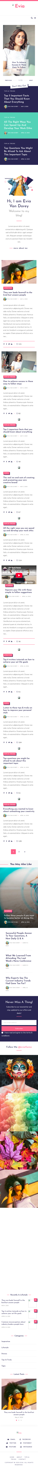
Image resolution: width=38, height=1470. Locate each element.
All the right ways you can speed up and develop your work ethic (18, 125)
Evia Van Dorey (13, 106)
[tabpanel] (19, 1399)
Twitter (12, 1443)
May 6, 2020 (24, 299)
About (19, 1457)
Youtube (12, 1447)
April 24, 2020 (25, 132)
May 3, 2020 (23, 486)
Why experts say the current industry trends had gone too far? (18, 981)
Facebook (26, 1439)
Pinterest (27, 1443)
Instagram (27, 1447)
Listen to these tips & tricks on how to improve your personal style (17, 710)
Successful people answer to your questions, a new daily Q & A (19, 936)
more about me (21, 248)
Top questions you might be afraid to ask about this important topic (18, 151)
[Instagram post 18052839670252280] (19, 1150)
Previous (8, 80)
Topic (6, 473)
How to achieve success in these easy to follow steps (19, 66)
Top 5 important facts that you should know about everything (17, 99)
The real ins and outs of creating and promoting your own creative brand (18, 480)
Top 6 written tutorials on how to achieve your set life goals (14, 1312)
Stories (9, 585)
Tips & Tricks (9, 91)
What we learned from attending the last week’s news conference (18, 958)
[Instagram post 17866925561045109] (19, 1074)
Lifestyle (8, 288)
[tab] (16, 1420)
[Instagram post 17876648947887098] (19, 1227)
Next (31, 80)
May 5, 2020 (24, 106)
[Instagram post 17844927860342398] (19, 1189)
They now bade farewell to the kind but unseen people (13, 1301)
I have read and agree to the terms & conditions (17, 1034)
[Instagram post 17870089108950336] (19, 1112)
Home (12, 1457)
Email (13, 1439)
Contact (22, 1459)
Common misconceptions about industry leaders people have (13, 1323)
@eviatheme (25, 1047)
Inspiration (6, 1341)
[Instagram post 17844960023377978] (19, 1265)
